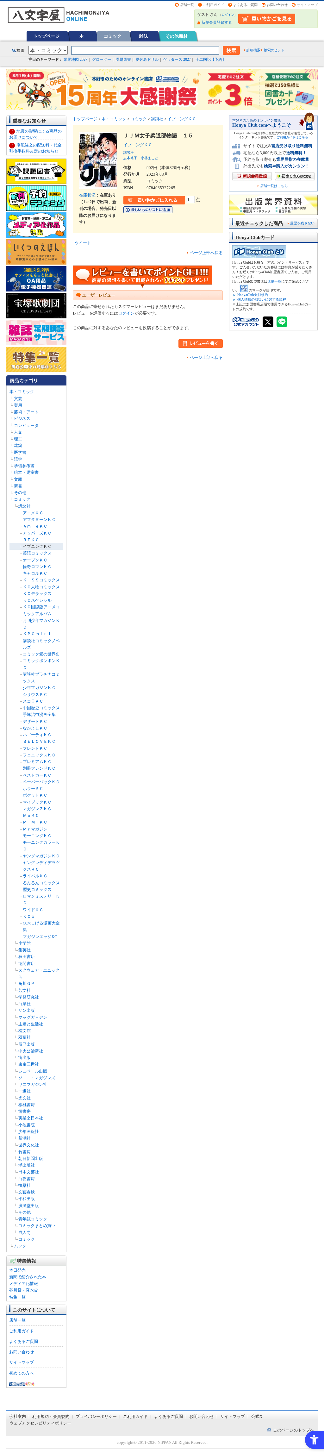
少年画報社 (28, 1131)
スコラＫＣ (33, 701)
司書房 (24, 1111)
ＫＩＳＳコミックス (41, 580)
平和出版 (26, 1198)
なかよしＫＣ (35, 728)
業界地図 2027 (75, 59)
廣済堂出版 (28, 1205)
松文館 (24, 1030)
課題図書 (123, 59)
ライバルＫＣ (35, 876)
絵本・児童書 (26, 472)
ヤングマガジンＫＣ (41, 856)
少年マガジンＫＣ (39, 687)
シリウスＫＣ (35, 694)
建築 (18, 445)
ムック (20, 1245)
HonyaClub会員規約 (252, 295)
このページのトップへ (293, 1430)
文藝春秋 (26, 1192)
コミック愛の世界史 (41, 654)
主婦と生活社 (30, 1024)
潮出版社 (26, 1165)
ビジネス (22, 418)
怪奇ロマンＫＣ (37, 566)
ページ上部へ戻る (206, 252)
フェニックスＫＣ (39, 755)
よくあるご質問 (245, 5)
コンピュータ (26, 425)
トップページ (46, 36)
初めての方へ (21, 1373)
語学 (18, 459)
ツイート (83, 243)
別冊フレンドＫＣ (39, 768)
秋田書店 (26, 956)
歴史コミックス (37, 889)
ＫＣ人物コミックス (41, 587)
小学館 (24, 943)
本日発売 (17, 1270)
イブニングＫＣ (37, 546)
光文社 (24, 1098)
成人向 (24, 1232)
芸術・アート (26, 412)
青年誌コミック (32, 1219)
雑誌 (143, 36)
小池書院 (26, 1125)
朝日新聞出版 (30, 1158)
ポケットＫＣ (35, 795)
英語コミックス (37, 553)
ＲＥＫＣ (31, 539)
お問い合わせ (277, 5)
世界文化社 (28, 1145)
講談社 (24, 506)
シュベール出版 (32, 1071)
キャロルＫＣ (35, 573)
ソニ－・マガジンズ (36, 1077)
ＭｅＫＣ (31, 815)
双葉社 (24, 1037)
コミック (113, 36)
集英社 (24, 950)
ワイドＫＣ (33, 909)
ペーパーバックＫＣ (41, 782)
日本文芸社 (28, 1171)
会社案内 (17, 1416)
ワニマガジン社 (32, 1084)
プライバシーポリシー (96, 1416)
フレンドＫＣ (35, 748)
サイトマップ (307, 5)
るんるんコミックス (41, 882)
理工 (18, 438)
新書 (18, 486)
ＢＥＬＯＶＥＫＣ (39, 741)
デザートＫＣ (35, 721)
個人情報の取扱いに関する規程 (261, 299)
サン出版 (26, 1010)
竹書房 (24, 1151)
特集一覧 (17, 1297)
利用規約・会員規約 (50, 1416)
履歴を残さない (302, 223)
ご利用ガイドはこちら (292, 137)
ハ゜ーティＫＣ (37, 734)
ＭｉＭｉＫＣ (35, 822)
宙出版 (24, 1057)
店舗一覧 (187, 5)
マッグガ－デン (32, 1017)
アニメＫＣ (33, 512)
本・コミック (21, 391)
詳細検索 (253, 50)
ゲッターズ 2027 (177, 59)
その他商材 (176, 36)
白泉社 (24, 1003)
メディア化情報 (23, 1283)
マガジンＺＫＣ (37, 808)
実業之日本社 (30, 1118)
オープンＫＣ (35, 560)
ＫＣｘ (29, 916)
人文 (18, 432)
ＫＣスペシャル (37, 600)
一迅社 (24, 1091)
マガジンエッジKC (40, 936)
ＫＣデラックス (37, 593)
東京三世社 (28, 1064)
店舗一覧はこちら (274, 186)
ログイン (227, 14)
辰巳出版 (26, 1044)
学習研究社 (28, 997)
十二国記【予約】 (211, 59)
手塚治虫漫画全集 (39, 714)
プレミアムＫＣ (37, 761)
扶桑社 (24, 1185)
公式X (256, 1416)
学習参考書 (24, 465)
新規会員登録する (217, 22)
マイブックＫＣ (37, 802)
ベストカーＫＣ (37, 775)
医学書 (20, 452)
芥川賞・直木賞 (23, 1290)
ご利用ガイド (213, 5)
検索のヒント (274, 50)
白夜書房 (26, 1178)
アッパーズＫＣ (37, 533)
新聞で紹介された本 (27, 1277)
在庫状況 (87, 195)
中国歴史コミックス (41, 707)
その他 (20, 492)
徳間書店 (26, 963)
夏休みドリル (147, 59)
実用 (18, 405)
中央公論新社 (30, 1051)
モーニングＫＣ (37, 835)
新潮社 (24, 1138)
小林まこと (149, 158)
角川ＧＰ (26, 983)
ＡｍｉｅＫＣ (35, 526)
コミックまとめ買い (36, 1225)
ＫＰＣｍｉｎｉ (37, 633)
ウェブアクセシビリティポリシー (40, 1423)
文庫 (18, 479)
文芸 (18, 398)
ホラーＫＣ (33, 788)
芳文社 (24, 990)
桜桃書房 (26, 1104)
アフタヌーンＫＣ (39, 519)
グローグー (101, 59)
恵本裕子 (130, 158)
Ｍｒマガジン (35, 829)
